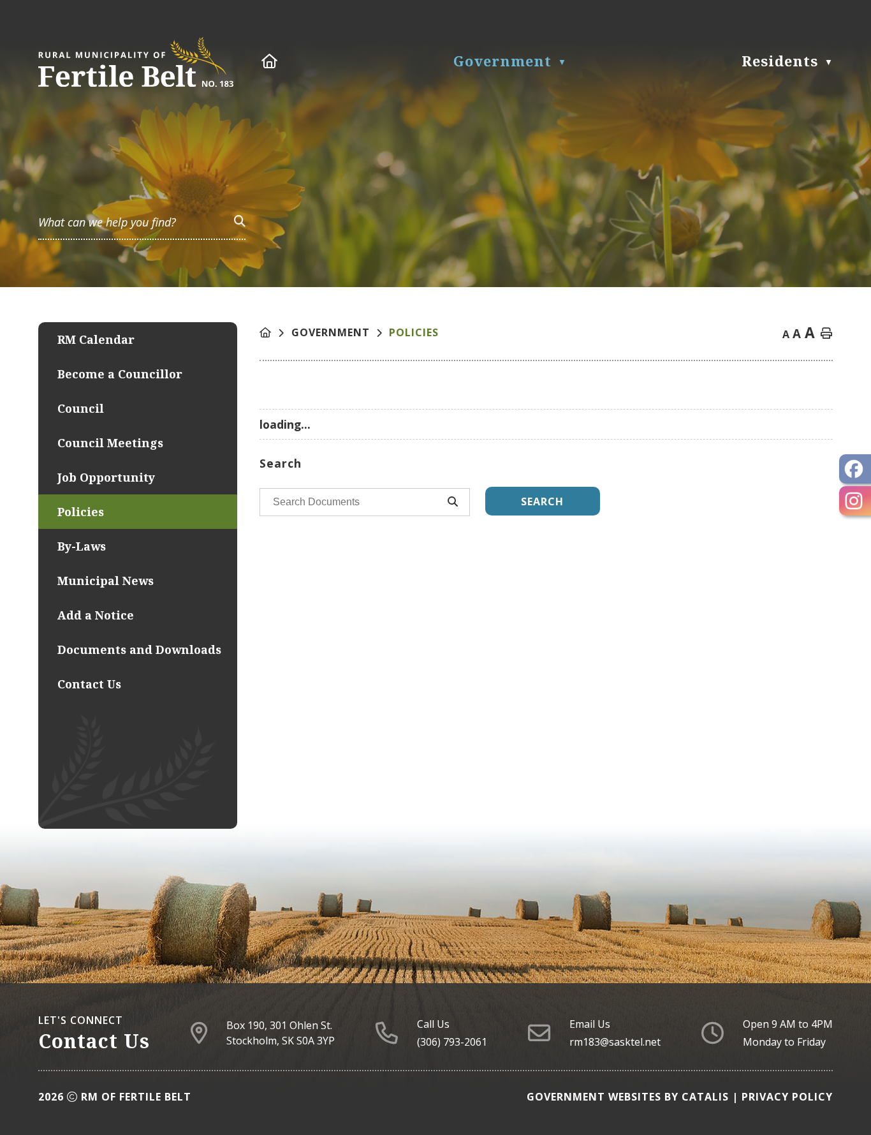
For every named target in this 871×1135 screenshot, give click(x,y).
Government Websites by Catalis (628, 1097)
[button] (239, 220)
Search (542, 501)
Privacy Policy (787, 1097)
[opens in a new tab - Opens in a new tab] (855, 469)
